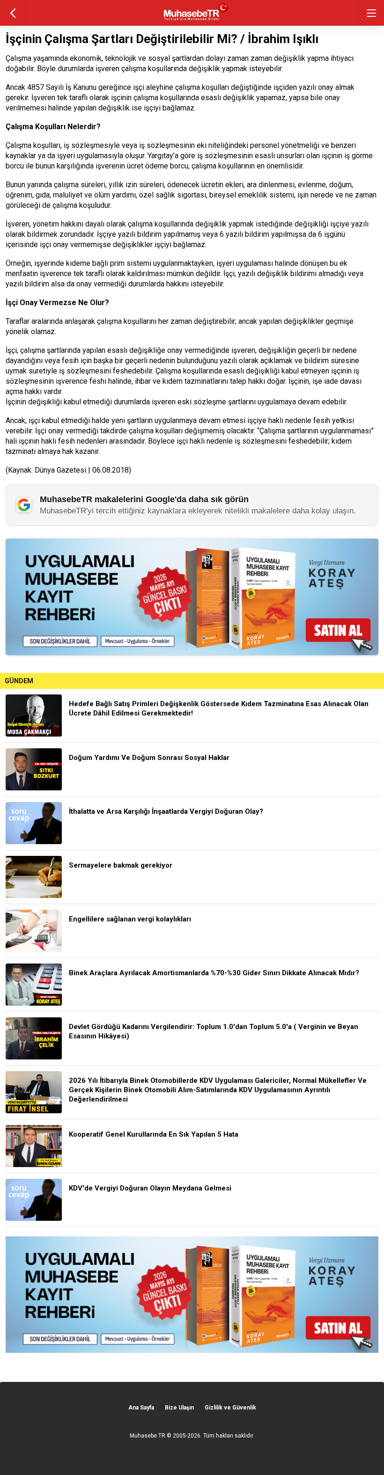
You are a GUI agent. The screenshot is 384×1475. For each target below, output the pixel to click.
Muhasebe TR (147, 1435)
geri (13, 13)
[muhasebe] (192, 21)
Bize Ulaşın (179, 1407)
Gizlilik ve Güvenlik (230, 1407)
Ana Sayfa (141, 1407)
